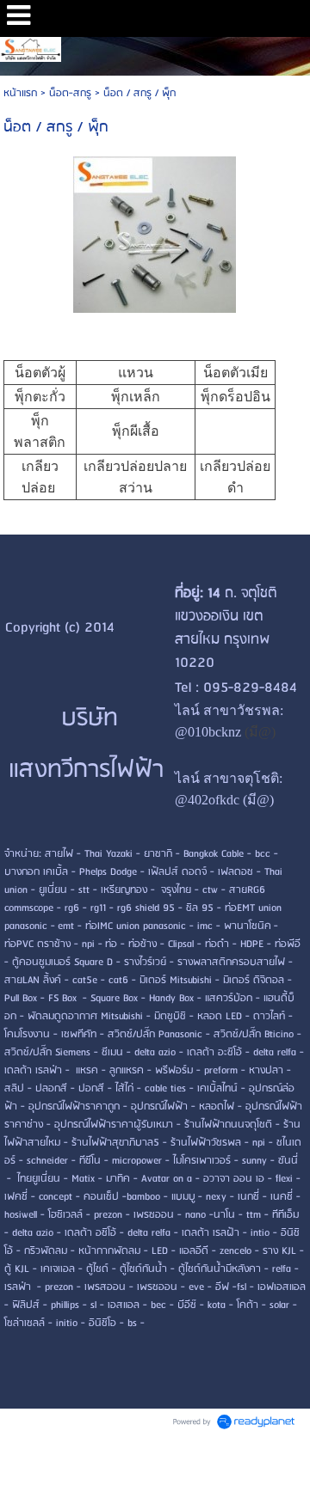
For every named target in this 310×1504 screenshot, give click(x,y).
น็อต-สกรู (70, 93)
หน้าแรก (20, 93)
